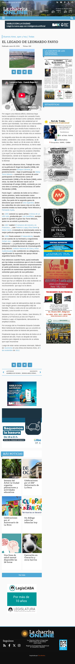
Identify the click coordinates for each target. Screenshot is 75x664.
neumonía (8, 348)
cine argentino (28, 203)
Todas (31, 36)
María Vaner (7, 230)
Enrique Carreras (23, 169)
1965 (7, 214)
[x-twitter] (68, 2)
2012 (17, 350)
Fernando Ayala (8, 210)
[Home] (37, 633)
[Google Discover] (61, 2)
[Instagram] (72, 2)
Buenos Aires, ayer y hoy (15, 36)
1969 (7, 236)
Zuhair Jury (6, 241)
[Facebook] (65, 2)
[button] (14, 72)
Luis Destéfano (28, 216)
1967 (7, 225)
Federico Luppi (22, 227)
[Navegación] (3, 17)
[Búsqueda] (72, 18)
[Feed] (57, 2)
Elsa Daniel (33, 227)
